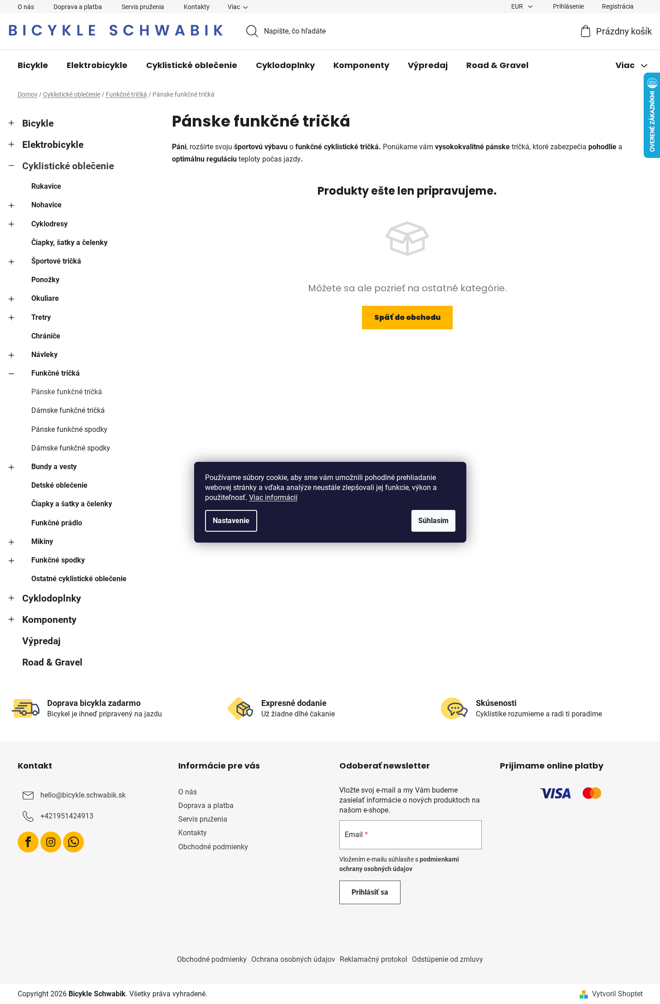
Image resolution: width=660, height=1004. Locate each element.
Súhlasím (433, 520)
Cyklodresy (49, 224)
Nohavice (46, 205)
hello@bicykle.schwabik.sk (83, 795)
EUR (517, 6)
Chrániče (45, 336)
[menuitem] (33, 65)
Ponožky (45, 279)
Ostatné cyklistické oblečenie (79, 578)
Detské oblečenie (59, 485)
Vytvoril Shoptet (617, 993)
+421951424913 (66, 816)
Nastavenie (231, 520)
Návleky (44, 354)
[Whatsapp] (73, 842)
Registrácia (618, 6)
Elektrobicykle (52, 144)
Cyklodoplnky (51, 598)
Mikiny (42, 541)
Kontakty (197, 6)
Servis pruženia (143, 6)
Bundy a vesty (54, 466)
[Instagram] (50, 842)
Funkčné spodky (58, 560)
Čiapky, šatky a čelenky (69, 242)
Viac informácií (273, 497)
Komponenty (49, 619)
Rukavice (46, 186)
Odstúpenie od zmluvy (447, 959)
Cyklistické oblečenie (68, 166)
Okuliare (45, 298)
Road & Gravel (52, 662)
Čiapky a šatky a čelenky (71, 504)
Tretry (41, 317)
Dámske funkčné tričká (68, 410)
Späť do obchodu (407, 317)
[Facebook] (28, 842)
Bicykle (38, 123)
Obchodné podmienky (213, 846)
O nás (26, 6)
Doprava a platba (78, 6)
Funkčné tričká (55, 373)
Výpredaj (41, 641)
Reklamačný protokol (373, 959)
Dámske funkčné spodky (70, 448)
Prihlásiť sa (370, 892)
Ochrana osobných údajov (293, 959)
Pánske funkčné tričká (66, 391)
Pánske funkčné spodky (69, 429)
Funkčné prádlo (56, 523)
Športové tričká (56, 261)
